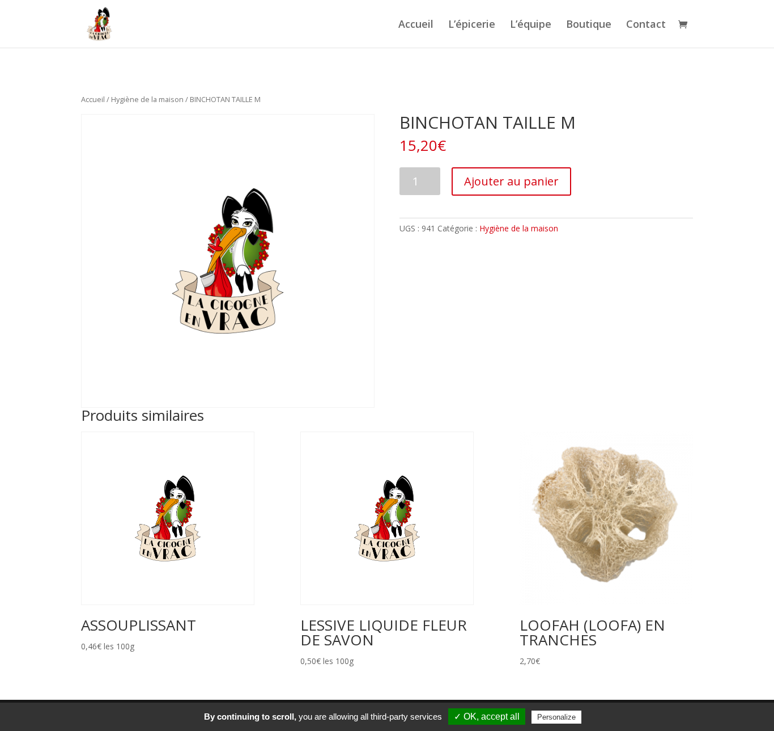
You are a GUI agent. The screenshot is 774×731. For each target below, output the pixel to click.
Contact (646, 25)
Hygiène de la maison (147, 99)
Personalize (556, 717)
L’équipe (530, 25)
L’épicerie (471, 25)
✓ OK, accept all (487, 716)
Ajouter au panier (511, 181)
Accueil (415, 25)
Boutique (588, 25)
